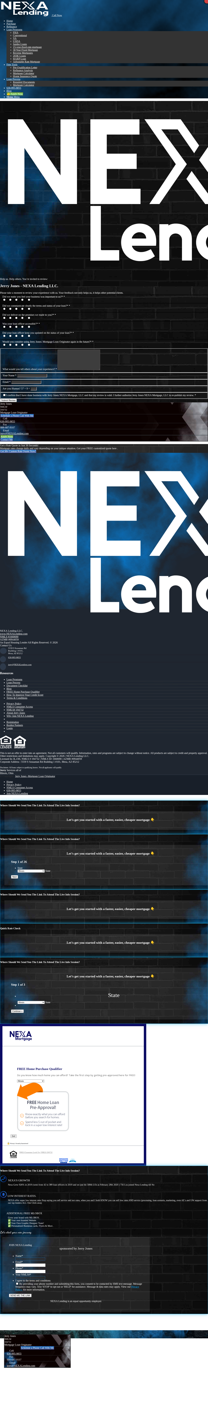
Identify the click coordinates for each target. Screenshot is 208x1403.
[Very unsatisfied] (31, 300)
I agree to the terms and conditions (33, 1280)
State (20, 868)
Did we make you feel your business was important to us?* (33, 296)
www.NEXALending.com (13, 633)
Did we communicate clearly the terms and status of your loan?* (36, 305)
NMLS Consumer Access (19, 706)
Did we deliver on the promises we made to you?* (29, 314)
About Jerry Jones (15, 712)
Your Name (9, 375)
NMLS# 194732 (15, 709)
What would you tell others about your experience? (30, 369)
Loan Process (13, 682)
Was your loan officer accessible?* (21, 323)
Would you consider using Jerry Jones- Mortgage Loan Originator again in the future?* (47, 341)
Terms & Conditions (16, 698)
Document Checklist (16, 685)
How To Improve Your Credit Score (24, 694)
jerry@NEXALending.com (14, 433)
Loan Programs (14, 679)
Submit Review (8, 400)
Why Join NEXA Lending (20, 716)
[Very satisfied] (7, 300)
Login (9, 728)
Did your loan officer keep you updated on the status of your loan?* (38, 332)
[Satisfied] (13, 300)
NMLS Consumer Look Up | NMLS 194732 (35, 1152)
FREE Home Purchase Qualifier (23, 691)
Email (7, 382)
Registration (12, 722)
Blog (9, 688)
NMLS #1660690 (9, 636)
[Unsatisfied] (25, 300)
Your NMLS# (23, 1274)
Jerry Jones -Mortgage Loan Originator (35, 776)
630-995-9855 (7, 421)
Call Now (56, 15)
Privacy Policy (13, 703)
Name (19, 1256)
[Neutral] (19, 300)
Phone (19, 1268)
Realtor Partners (14, 725)
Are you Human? (11, 388)
